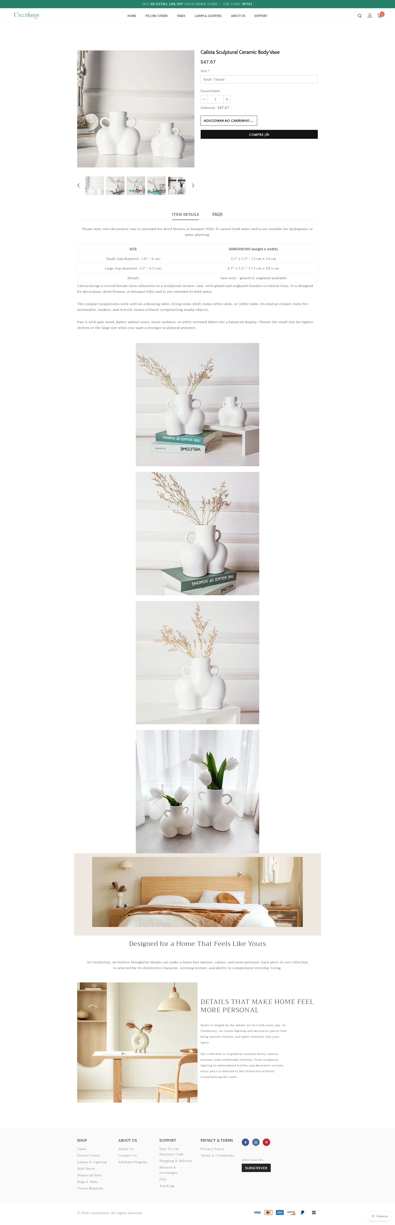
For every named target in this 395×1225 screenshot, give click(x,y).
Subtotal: (208, 107)
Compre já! (259, 135)
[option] (135, 108)
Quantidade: (211, 91)
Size (205, 71)
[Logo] (37, 15)
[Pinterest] (266, 1142)
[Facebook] (245, 1142)
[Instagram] (256, 1142)
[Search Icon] (360, 16)
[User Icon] (370, 15)
